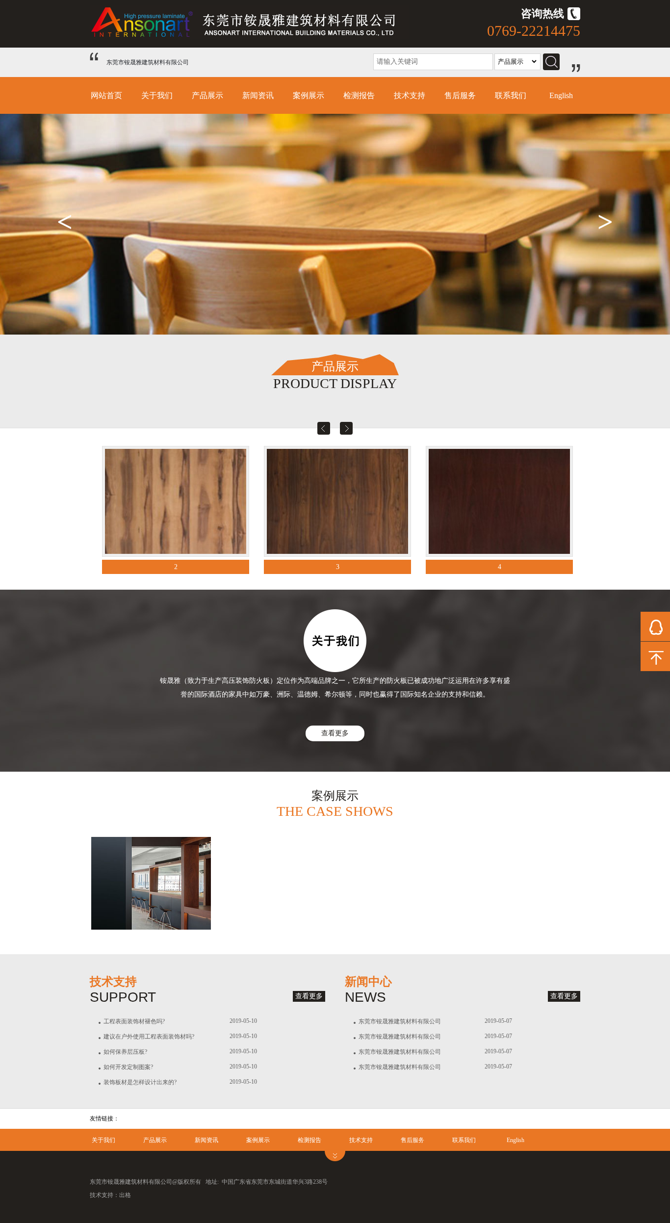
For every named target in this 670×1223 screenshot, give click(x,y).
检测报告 (359, 95)
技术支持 (409, 95)
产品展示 (207, 95)
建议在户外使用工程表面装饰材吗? (148, 1036)
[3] (175, 501)
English (561, 95)
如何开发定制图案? (128, 1067)
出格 (125, 1195)
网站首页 (106, 95)
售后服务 (460, 95)
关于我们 (157, 95)
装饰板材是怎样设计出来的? (140, 1082)
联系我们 (510, 95)
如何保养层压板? (125, 1051)
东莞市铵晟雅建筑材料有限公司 (400, 1021)
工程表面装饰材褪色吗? (134, 1021)
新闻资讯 (258, 95)
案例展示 (308, 95)
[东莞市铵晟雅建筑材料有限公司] (249, 37)
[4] (337, 501)
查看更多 (335, 733)
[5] (499, 501)
